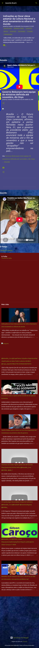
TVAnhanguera (8, 34)
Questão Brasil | (11, 3)
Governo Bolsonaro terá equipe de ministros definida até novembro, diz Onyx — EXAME (18, 159)
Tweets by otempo (6, 250)
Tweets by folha (6, 258)
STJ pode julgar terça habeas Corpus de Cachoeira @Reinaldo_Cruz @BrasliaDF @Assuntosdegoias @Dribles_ (17, 504)
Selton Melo (21, 31)
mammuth (25, 641)
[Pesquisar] (36, 3)
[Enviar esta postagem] (3, 168)
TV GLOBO (29, 31)
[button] (3, 103)
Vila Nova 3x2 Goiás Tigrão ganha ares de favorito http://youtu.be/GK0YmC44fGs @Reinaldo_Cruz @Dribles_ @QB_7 (17, 467)
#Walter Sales (8, 28)
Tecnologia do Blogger (21, 638)
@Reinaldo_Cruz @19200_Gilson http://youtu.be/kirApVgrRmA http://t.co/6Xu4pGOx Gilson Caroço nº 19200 (17, 541)
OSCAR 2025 (13, 31)
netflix (6, 31)
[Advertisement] (19, 281)
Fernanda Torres (19, 28)
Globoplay (29, 28)
